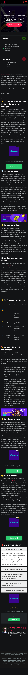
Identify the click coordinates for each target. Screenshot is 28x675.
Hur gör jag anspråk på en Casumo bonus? (11, 584)
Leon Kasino (13, 481)
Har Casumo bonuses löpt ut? (14, 590)
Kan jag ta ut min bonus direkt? (15, 569)
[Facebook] (23, 628)
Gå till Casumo (13, 25)
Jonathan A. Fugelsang (15, 627)
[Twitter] (25, 628)
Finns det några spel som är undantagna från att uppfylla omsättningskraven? (12, 576)
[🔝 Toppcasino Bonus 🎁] (3, 2)
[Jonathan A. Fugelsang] (5, 632)
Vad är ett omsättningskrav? (14, 549)
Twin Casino (9, 266)
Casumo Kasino (5, 74)
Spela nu (13, 166)
